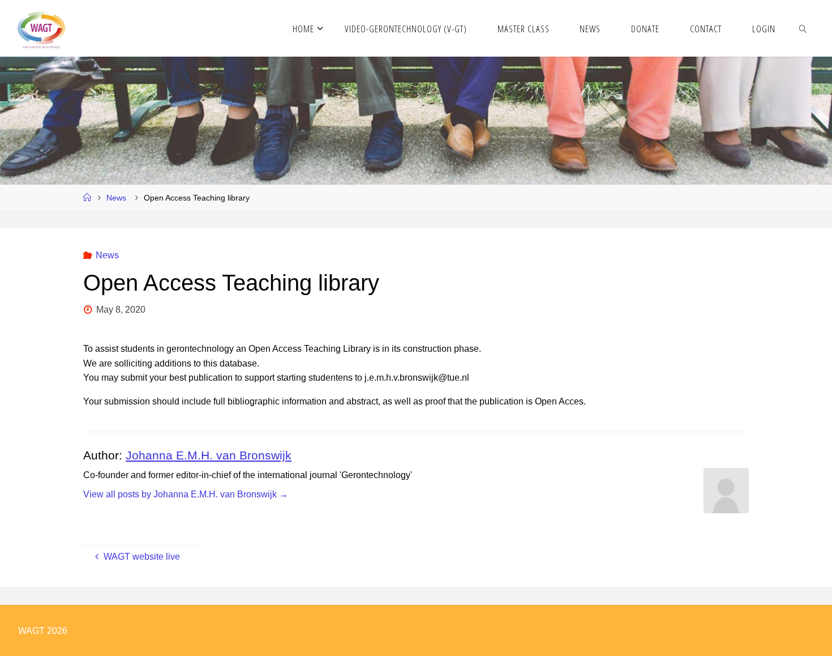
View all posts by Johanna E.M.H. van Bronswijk (185, 494)
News (116, 197)
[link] (802, 28)
